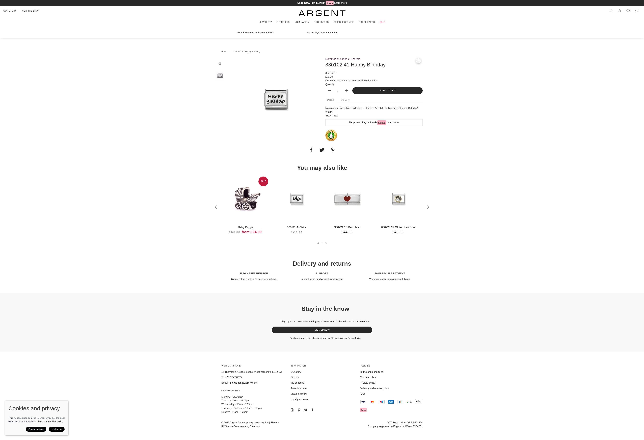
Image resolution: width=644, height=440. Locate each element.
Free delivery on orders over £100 (255, 32)
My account (297, 382)
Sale (382, 22)
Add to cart (387, 90)
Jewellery (265, 22)
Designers (283, 22)
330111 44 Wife (296, 227)
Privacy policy (367, 382)
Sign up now (322, 330)
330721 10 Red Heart (347, 227)
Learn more (340, 2)
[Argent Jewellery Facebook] (312, 410)
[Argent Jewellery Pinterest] (299, 410)
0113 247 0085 (234, 377)
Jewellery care (299, 388)
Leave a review (299, 393)
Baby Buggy (245, 227)
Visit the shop (30, 10)
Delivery (345, 100)
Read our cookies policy (50, 421)
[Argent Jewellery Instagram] (292, 410)
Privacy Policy (354, 338)
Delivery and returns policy (374, 388)
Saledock (255, 426)
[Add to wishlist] (628, 11)
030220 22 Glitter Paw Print (398, 227)
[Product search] (611, 11)
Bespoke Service (344, 22)
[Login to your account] (619, 11)
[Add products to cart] (636, 11)
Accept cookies (36, 429)
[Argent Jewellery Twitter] (305, 410)
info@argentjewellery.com (329, 279)
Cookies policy (368, 377)
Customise (56, 429)
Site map (275, 422)
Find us (295, 377)
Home (224, 51)
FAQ (362, 393)
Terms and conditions (371, 371)
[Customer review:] (331, 135)
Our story (9, 10)
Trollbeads (321, 22)
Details (330, 100)
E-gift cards (367, 22)
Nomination (301, 22)
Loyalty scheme (299, 399)
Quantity (330, 84)
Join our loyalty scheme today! (322, 32)
